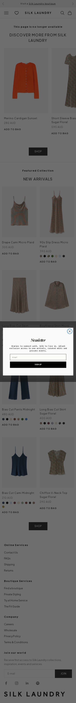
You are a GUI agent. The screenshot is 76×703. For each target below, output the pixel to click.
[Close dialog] (69, 331)
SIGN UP (37, 364)
